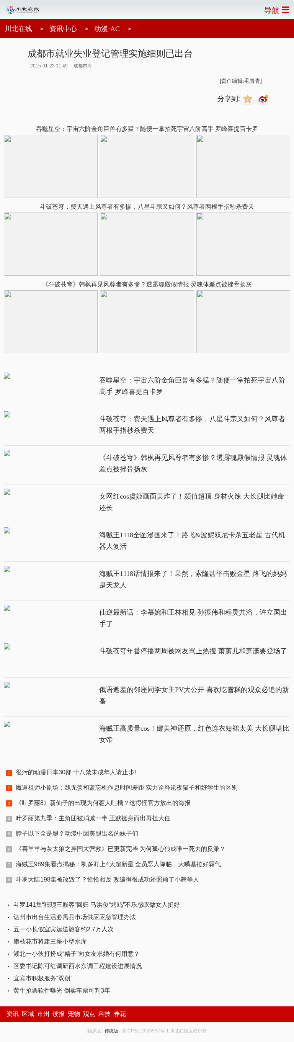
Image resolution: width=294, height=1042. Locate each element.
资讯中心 (63, 29)
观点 (89, 1014)
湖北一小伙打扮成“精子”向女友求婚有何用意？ (76, 953)
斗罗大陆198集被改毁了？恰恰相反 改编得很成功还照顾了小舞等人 (107, 879)
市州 (43, 1014)
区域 (28, 1014)
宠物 (74, 1014)
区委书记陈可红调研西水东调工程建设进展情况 (77, 966)
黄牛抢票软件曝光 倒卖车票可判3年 (61, 990)
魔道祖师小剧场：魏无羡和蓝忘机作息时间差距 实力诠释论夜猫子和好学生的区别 (127, 787)
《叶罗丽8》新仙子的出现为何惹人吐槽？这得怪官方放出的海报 (103, 803)
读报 (58, 1014)
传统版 (111, 1031)
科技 (104, 1014)
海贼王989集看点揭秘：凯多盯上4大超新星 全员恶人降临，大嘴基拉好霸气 (118, 864)
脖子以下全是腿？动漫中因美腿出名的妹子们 (77, 833)
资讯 (13, 1014)
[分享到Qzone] (249, 99)
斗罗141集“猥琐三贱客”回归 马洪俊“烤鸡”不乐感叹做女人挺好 (96, 904)
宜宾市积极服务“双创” (42, 978)
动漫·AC (107, 29)
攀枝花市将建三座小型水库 (50, 941)
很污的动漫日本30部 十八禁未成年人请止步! (76, 772)
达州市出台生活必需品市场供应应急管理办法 (74, 917)
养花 (120, 1014)
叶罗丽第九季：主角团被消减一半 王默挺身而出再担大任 (93, 818)
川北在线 (18, 29)
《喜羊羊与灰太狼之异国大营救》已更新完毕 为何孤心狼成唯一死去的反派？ (120, 849)
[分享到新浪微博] (264, 99)
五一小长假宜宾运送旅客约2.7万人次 (63, 929)
